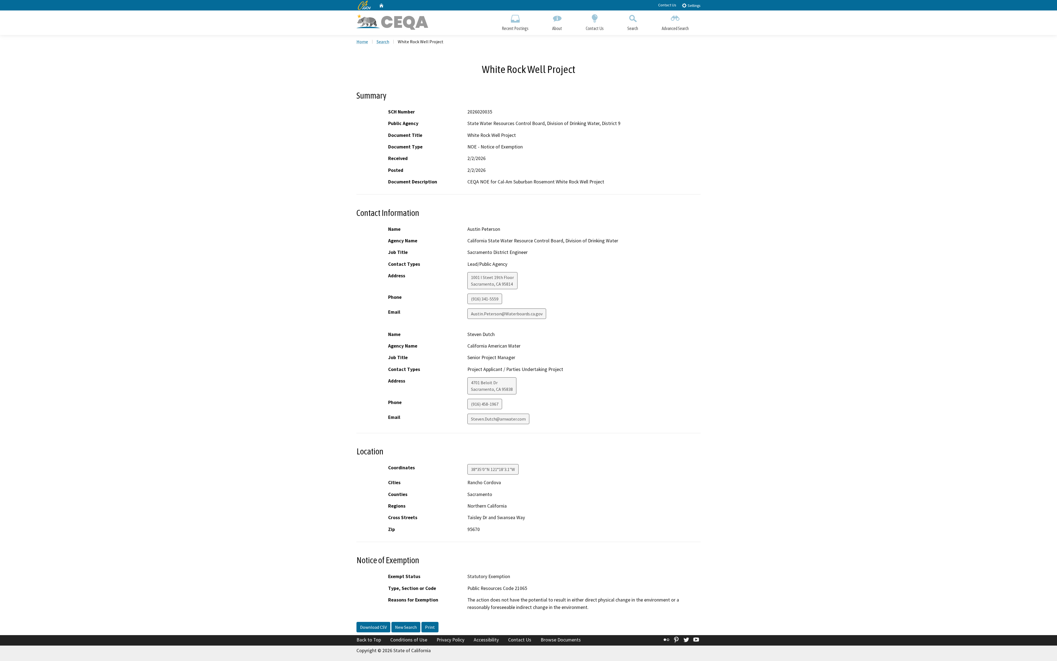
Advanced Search (675, 28)
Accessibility (486, 640)
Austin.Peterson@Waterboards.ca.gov (507, 313)
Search (632, 28)
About (557, 28)
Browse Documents (561, 640)
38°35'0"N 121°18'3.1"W (493, 469)
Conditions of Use (408, 640)
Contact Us (667, 4)
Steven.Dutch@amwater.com (498, 419)
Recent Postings (515, 28)
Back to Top (368, 640)
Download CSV (373, 627)
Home (362, 41)
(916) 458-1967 (484, 404)
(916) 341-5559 (484, 299)
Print (430, 627)
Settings (693, 5)
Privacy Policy (450, 640)
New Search (406, 627)
